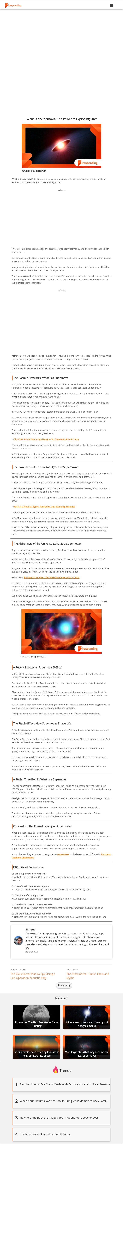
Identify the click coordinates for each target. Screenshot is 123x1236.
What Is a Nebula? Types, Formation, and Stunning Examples (44, 507)
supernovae (63, 854)
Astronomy (64, 985)
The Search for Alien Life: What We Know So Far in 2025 (52, 578)
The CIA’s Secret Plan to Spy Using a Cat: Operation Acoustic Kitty (46, 439)
